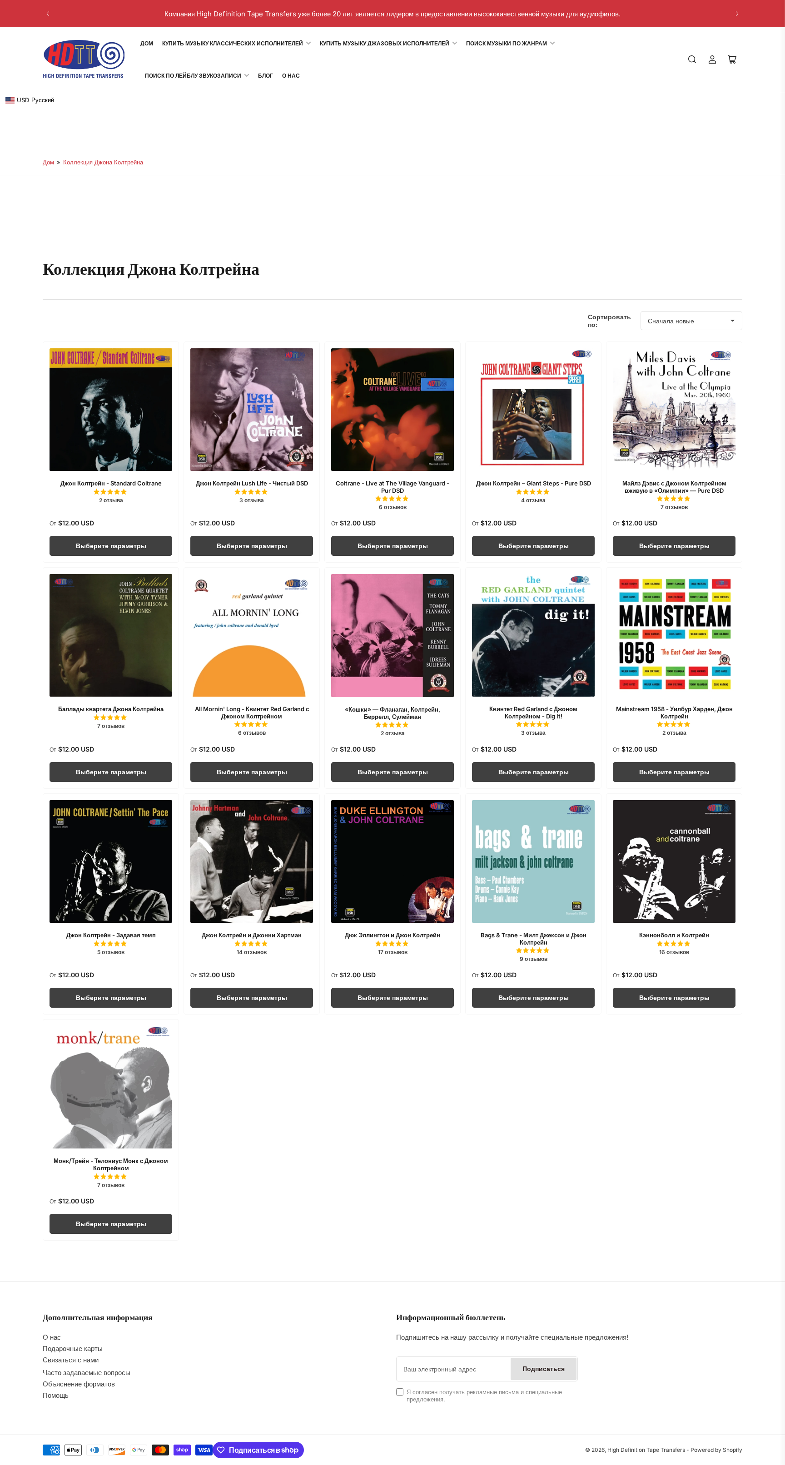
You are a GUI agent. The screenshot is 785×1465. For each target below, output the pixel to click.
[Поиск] (692, 59)
